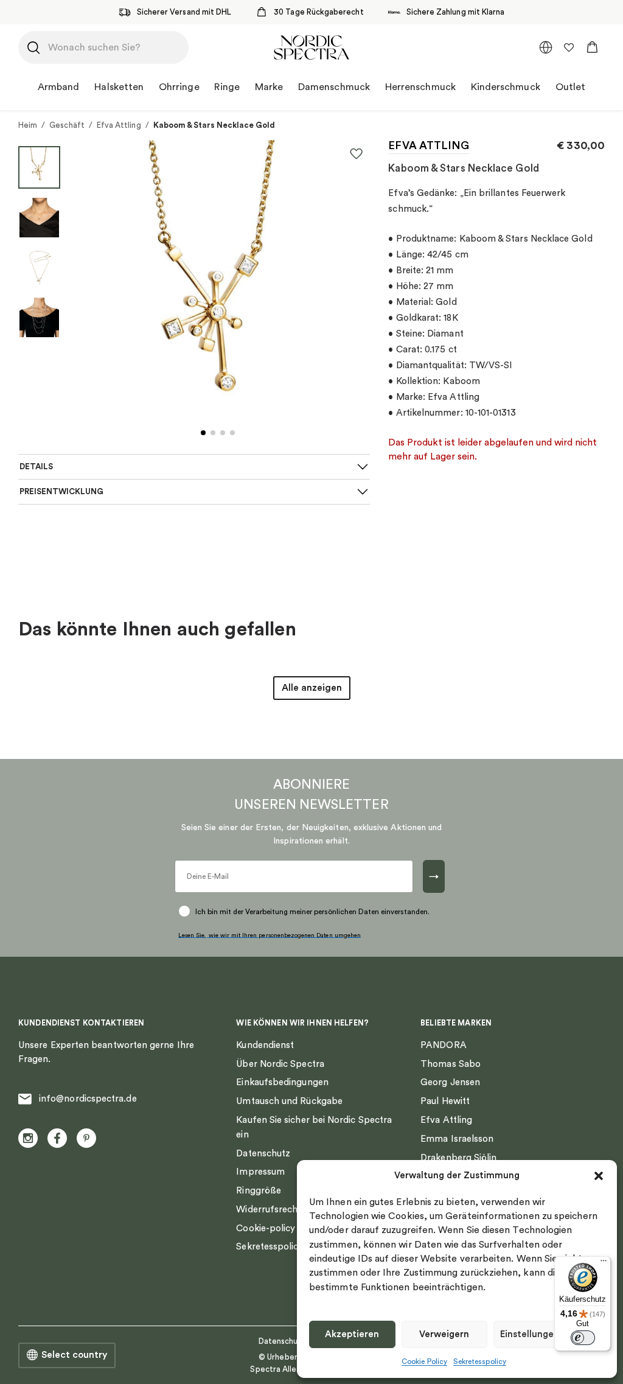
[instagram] (28, 1138)
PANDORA (443, 1045)
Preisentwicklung (61, 492)
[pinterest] (86, 1138)
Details (36, 467)
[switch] (583, 1337)
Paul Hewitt (445, 1101)
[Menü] (603, 1263)
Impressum (260, 1171)
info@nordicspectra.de (88, 1098)
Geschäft (67, 125)
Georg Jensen (450, 1082)
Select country (74, 1355)
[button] (599, 1176)
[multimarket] (546, 47)
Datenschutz (263, 1153)
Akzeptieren (352, 1334)
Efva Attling (119, 125)
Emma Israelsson (456, 1139)
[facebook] (57, 1138)
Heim (27, 125)
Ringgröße (258, 1190)
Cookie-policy (265, 1228)
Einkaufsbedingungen (282, 1082)
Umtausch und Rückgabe (289, 1101)
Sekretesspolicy (479, 1361)
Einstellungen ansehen (549, 1334)
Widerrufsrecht (268, 1209)
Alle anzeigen (312, 688)
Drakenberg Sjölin (458, 1157)
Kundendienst (265, 1045)
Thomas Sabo (450, 1064)
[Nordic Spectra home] (311, 47)
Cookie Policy (424, 1361)
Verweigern (444, 1334)
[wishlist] (569, 47)
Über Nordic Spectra (280, 1064)
